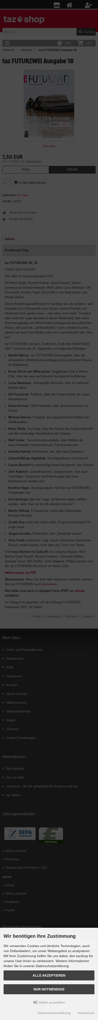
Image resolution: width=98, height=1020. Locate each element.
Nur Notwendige (49, 989)
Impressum (86, 1013)
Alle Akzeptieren (49, 975)
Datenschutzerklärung (54, 1013)
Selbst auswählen (51, 1002)
